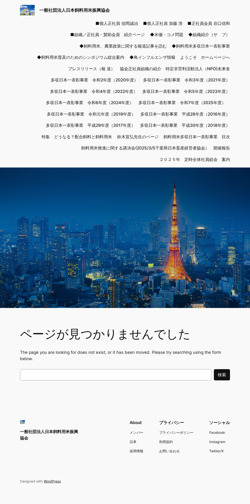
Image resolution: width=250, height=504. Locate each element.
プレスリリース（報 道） (91, 68)
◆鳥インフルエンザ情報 (152, 57)
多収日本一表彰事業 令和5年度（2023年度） (186, 91)
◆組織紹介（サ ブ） (209, 34)
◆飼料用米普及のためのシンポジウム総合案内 (80, 57)
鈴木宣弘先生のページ (138, 136)
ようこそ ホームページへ (205, 57)
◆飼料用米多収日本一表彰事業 (201, 46)
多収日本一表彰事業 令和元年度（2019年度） (91, 114)
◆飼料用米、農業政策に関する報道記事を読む (123, 46)
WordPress (52, 481)
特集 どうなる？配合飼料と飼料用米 (77, 136)
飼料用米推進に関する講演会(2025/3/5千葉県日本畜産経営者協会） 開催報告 (155, 148)
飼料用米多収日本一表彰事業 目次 (197, 136)
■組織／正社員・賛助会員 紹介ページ (107, 34)
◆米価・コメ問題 (166, 34)
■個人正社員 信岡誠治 (116, 23)
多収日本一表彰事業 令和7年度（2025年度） (184, 102)
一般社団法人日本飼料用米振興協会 (75, 10)
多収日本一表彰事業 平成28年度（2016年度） (185, 114)
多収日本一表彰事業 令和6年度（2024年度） (90, 102)
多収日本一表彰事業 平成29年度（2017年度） (90, 125)
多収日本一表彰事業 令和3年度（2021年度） (186, 80)
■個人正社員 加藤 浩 (163, 23)
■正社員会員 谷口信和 (209, 23)
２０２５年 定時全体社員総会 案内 (194, 159)
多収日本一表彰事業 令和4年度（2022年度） (93, 91)
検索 (222, 374)
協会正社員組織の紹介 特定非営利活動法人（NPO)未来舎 (175, 68)
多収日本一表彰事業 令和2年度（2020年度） (94, 80)
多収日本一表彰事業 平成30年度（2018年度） (185, 125)
